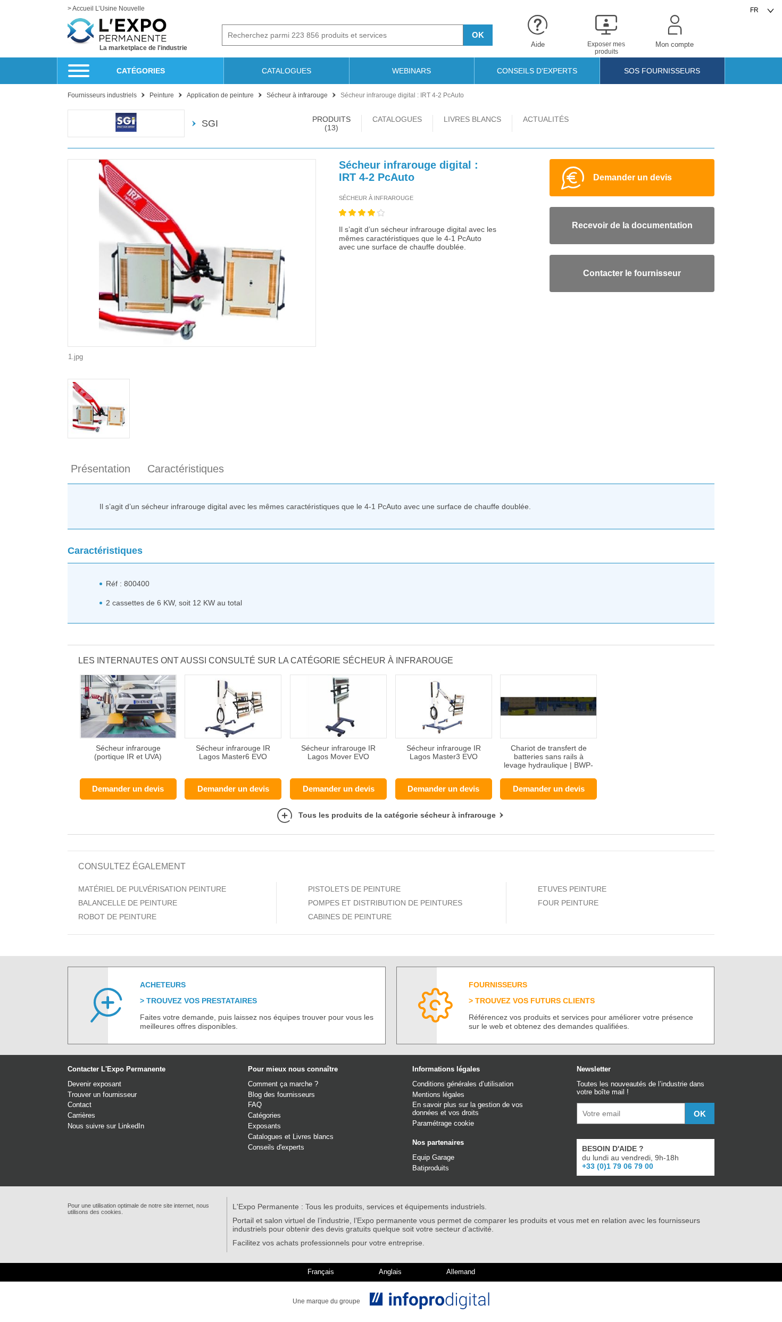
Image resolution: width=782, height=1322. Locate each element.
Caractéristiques (185, 469)
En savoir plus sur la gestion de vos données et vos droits (467, 1109)
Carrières (81, 1115)
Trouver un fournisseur (102, 1095)
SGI (210, 123)
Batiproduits (430, 1168)
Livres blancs (313, 1137)
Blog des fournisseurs (281, 1095)
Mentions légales (438, 1095)
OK (478, 34)
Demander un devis (128, 788)
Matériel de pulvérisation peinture (152, 889)
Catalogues (265, 1137)
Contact (79, 1105)
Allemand (460, 1272)
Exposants (264, 1126)
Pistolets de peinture (354, 889)
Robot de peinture (117, 916)
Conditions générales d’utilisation (462, 1084)
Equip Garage (433, 1157)
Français (320, 1272)
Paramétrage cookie (443, 1123)
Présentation (100, 469)
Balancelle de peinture (127, 903)
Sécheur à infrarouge (376, 198)
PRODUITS (331, 123)
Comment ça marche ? (283, 1084)
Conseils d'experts (276, 1147)
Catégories (264, 1115)
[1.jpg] (192, 253)
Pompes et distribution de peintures (385, 903)
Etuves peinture (572, 889)
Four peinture (568, 903)
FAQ (255, 1105)
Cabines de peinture (350, 916)
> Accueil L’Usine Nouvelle (106, 8)
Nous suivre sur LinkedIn (106, 1126)
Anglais (390, 1272)
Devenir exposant (94, 1084)
